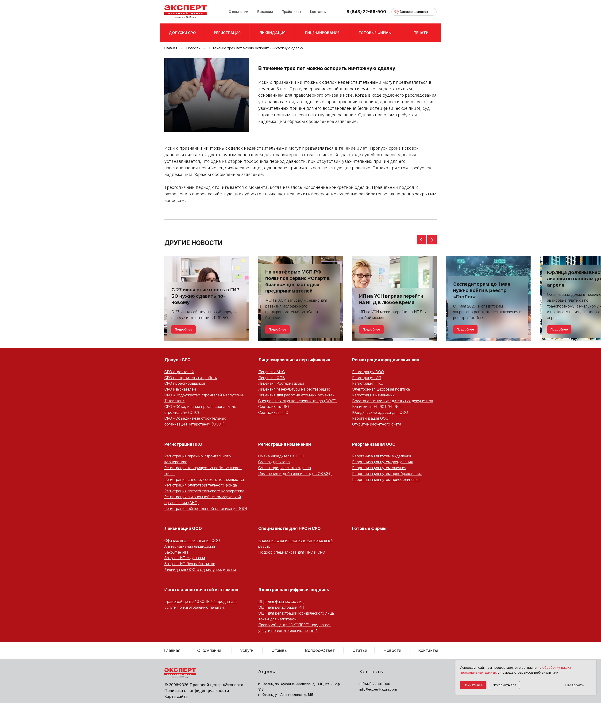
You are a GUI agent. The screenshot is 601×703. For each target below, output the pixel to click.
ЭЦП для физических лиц (281, 601)
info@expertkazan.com (378, 689)
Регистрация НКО (367, 383)
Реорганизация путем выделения (381, 456)
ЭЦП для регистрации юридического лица (296, 613)
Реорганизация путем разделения (382, 462)
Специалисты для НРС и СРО (289, 528)
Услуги (247, 650)
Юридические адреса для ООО (380, 412)
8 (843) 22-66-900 (366, 11)
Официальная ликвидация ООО (192, 540)
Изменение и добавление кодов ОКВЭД (295, 473)
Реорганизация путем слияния (379, 467)
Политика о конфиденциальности (196, 690)
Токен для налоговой (277, 619)
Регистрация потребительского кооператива (204, 491)
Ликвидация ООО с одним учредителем (200, 569)
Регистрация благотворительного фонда (200, 485)
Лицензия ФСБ (271, 377)
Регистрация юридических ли (384, 359)
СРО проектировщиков (184, 383)
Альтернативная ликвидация (189, 546)
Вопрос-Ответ (320, 650)
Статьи (359, 650)
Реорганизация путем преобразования (387, 473)
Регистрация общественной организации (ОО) (205, 508)
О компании (209, 650)
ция (326, 359)
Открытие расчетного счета (376, 424)
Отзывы (279, 650)
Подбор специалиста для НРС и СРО (291, 552)
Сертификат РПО (273, 412)
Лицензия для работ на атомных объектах (296, 395)
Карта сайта (176, 696)
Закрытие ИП (176, 552)
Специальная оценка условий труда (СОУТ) (297, 401)
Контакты (428, 650)
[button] (414, 12)
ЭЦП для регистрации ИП (281, 607)
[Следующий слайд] (432, 239)
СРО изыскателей (180, 389)
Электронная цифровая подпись (381, 389)
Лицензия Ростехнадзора (281, 383)
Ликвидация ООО (183, 528)
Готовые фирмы (369, 528)
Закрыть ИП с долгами (184, 557)
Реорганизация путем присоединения (386, 479)
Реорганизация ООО (370, 418)
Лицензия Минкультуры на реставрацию (294, 389)
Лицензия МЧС (271, 371)
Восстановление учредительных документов (392, 401)
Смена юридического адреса (284, 467)
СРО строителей (179, 371)
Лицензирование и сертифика (290, 359)
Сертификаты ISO (273, 406)
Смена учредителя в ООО (281, 456)
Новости (193, 48)
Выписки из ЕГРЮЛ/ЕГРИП (376, 406)
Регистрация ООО (368, 371)
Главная (170, 48)
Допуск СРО (177, 359)
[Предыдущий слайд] (421, 239)
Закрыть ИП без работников (189, 563)
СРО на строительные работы (190, 377)
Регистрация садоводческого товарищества (204, 479)
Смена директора (274, 462)
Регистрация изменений (373, 395)
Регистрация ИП (366, 377)
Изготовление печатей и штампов (201, 589)
